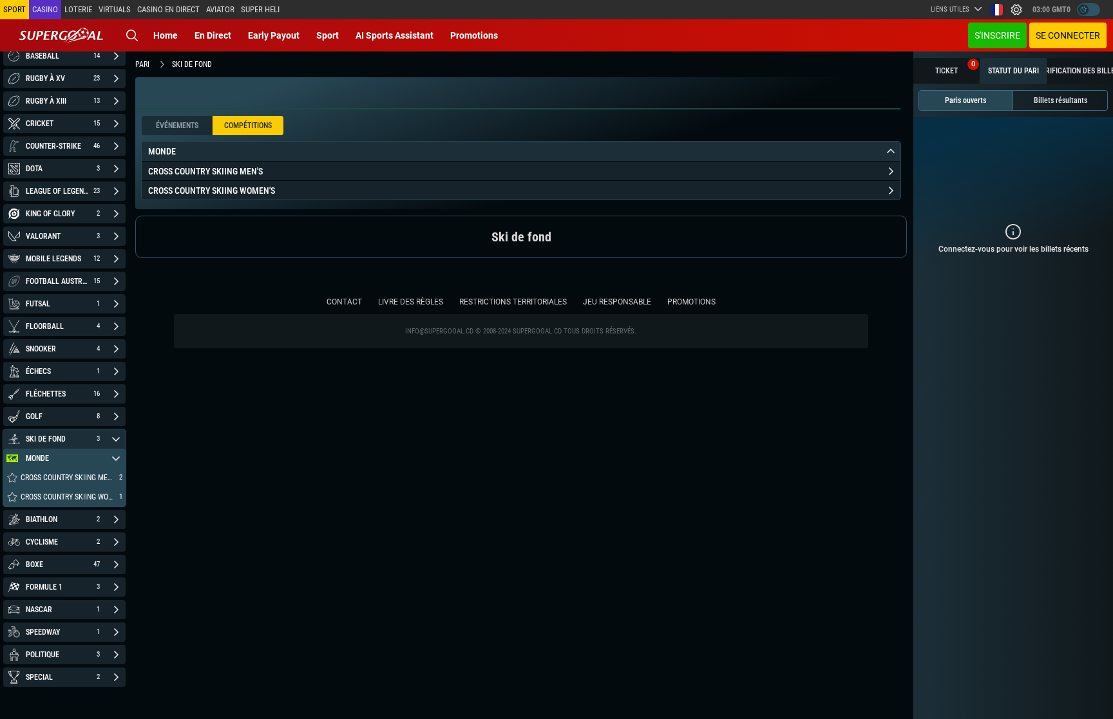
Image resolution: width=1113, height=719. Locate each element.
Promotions (474, 35)
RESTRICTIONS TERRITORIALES (513, 301)
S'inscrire (997, 35)
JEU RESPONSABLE (617, 301)
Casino (45, 9)
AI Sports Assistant (394, 35)
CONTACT (344, 301)
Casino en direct (168, 9)
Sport (327, 35)
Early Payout (274, 35)
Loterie (78, 9)
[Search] (132, 35)
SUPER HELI (260, 9)
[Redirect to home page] (61, 35)
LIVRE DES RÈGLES (410, 301)
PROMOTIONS (691, 301)
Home (165, 35)
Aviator (220, 9)
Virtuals (115, 9)
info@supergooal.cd (439, 331)
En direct (213, 35)
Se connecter (1068, 35)
